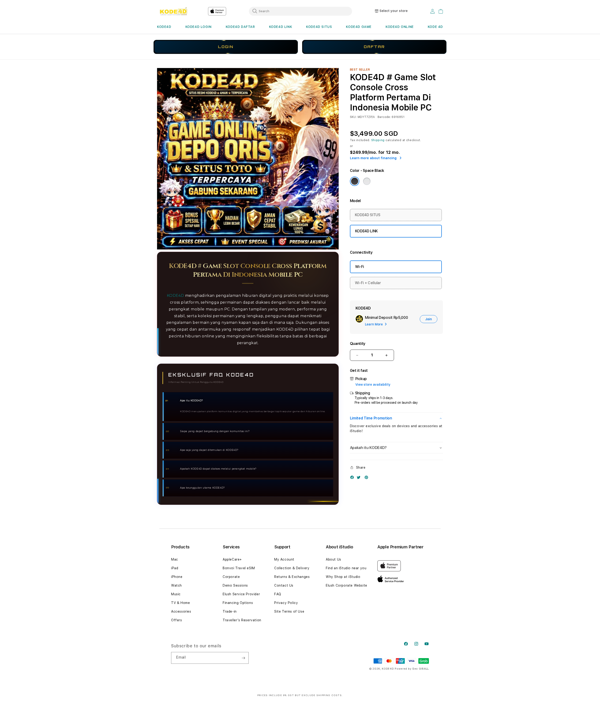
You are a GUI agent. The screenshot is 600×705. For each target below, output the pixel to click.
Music (176, 594)
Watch (176, 585)
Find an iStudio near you (346, 568)
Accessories (181, 611)
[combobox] (300, 11)
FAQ (277, 594)
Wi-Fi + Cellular (368, 283)
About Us (333, 559)
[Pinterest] (367, 478)
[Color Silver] (367, 181)
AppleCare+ (232, 559)
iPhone (177, 577)
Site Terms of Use (289, 611)
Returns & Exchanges (292, 577)
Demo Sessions (235, 585)
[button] (164, 27)
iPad (174, 568)
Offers (176, 620)
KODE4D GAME (358, 27)
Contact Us (283, 585)
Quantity (357, 343)
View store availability (372, 384)
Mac (174, 559)
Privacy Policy (286, 603)
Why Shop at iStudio (343, 577)
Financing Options (238, 603)
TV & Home (180, 603)
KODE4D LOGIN (198, 27)
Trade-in (230, 611)
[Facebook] (353, 478)
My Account (284, 559)
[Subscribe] (243, 658)
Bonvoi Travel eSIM (239, 568)
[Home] (173, 11)
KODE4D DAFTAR (240, 27)
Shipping (378, 140)
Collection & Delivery (292, 568)
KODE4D (164, 27)
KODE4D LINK (280, 27)
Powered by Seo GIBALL (412, 668)
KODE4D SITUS (319, 27)
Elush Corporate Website (346, 585)
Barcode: (384, 117)
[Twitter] (359, 478)
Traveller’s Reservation (242, 620)
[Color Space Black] (354, 181)
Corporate (231, 577)
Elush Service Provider (241, 594)
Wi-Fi (359, 266)
